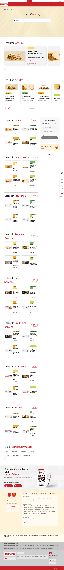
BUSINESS (34, 1)
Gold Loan (26, 522)
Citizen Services (17, 25)
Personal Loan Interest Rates (42, 505)
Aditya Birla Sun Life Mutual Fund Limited (24, 546)
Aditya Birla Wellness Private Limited (11, 548)
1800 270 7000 (59, 1)
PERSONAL (29, 1)
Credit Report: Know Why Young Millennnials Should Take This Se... (16, 351)
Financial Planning (14, 244)
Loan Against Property (28, 500)
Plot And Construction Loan (41, 501)
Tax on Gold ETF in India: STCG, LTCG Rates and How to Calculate (28, 98)
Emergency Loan (46, 509)
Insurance (35, 25)
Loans (48, 25)
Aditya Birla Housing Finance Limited (11, 545)
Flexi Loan (33, 505)
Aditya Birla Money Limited (9, 546)
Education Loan (38, 509)
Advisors (45, 1)
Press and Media (28, 556)
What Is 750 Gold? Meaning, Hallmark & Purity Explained (10, 98)
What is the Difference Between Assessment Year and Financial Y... (33, 431)
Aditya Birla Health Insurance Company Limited (49, 545)
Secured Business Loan (28, 518)
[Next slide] (9, 69)
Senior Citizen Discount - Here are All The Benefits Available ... (33, 308)
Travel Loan (34, 511)
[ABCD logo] (10, 554)
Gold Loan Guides (16, 125)
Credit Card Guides (16, 331)
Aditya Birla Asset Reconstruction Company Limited (29, 548)
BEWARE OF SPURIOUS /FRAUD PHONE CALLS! (12, 539)
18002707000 (10, 559)
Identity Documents (14, 287)
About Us (18, 556)
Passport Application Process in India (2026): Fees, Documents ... (16, 292)
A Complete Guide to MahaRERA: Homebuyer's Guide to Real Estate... (16, 142)
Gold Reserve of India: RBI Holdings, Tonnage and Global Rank (44, 98)
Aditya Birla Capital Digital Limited (47, 548)
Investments (42, 25)
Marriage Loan (27, 511)
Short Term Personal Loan (49, 507)
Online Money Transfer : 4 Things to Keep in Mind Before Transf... (33, 391)
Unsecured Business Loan (39, 518)
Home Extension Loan (38, 500)
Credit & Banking (16, 455)
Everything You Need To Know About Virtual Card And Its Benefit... (16, 336)
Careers (50, 1)
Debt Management (33, 346)
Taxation (7, 455)
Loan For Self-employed (28, 515)
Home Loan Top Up (46, 498)
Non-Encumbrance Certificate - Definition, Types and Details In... (33, 142)
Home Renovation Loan (48, 500)
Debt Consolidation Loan (28, 509)
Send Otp (50, 137)
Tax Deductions (16, 413)
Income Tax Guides (33, 426)
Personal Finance (26, 455)
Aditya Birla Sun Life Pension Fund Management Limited (44, 546)
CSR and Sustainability (35, 556)
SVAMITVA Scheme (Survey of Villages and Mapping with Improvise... (33, 292)
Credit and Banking (26, 25)
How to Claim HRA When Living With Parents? (16, 416)
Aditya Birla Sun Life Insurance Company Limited (29, 545)
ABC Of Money (9, 9)
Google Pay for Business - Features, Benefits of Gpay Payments (16, 392)
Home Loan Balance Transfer (35, 498)
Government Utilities (32, 303)
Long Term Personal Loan (42, 511)
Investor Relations (43, 556)
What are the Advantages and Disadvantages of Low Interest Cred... (33, 336)
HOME (5, 9)
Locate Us (22, 556)
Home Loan (26, 498)
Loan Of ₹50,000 (52, 511)
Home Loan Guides (33, 125)
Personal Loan (26, 505)
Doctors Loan (43, 513)
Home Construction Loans (29, 501)
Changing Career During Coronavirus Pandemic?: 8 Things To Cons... (33, 350)
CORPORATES (39, 1)
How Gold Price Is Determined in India (16, 167)
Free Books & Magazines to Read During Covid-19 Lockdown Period (16, 263)
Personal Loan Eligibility (28, 507)
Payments (7, 458)
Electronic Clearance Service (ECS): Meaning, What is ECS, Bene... (16, 377)
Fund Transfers (33, 372)
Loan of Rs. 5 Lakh (36, 513)
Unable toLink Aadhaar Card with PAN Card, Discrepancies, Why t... (15, 308)
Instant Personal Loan (39, 507)
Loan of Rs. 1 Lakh (27, 513)
